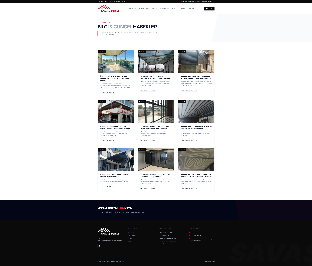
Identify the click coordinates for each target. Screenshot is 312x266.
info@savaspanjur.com (119, 1)
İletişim (191, 8)
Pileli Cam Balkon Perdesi (166, 232)
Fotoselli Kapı (163, 244)
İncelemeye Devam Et (107, 92)
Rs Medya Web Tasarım (209, 261)
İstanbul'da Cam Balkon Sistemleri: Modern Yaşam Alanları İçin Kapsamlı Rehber (114, 78)
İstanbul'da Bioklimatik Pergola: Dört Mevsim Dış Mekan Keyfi (114, 176)
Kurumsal (182, 8)
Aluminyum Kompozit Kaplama (167, 238)
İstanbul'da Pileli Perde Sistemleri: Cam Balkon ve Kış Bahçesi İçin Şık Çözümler (196, 176)
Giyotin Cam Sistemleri (165, 235)
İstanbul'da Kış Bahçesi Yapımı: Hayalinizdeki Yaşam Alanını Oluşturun (155, 77)
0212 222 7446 (103, 1)
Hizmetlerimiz (144, 8)
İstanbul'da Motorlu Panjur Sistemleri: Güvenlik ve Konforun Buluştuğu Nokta (196, 77)
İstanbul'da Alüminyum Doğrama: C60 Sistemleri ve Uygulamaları (155, 176)
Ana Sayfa (132, 8)
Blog (174, 8)
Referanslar (164, 8)
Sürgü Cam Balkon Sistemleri (167, 241)
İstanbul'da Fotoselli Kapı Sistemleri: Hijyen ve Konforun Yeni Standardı (154, 128)
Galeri (154, 8)
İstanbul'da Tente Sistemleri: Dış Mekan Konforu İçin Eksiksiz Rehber (196, 128)
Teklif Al (209, 8)
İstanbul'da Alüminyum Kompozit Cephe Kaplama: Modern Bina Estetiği (115, 128)
